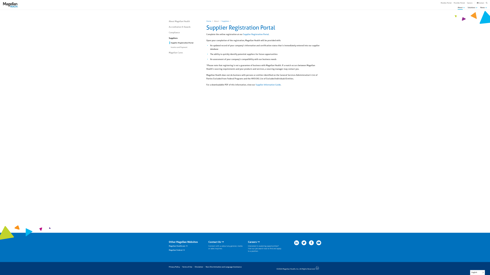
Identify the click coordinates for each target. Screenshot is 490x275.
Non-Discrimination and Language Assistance (224, 267)
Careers (470, 3)
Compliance (174, 32)
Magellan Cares (176, 52)
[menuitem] (461, 8)
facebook (311, 242)
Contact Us (214, 241)
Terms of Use (187, 267)
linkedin (296, 242)
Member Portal (446, 3)
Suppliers (173, 38)
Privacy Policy (174, 267)
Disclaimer (199, 267)
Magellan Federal (175, 250)
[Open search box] (486, 3)
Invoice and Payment (179, 47)
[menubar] (472, 8)
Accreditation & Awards (180, 26)
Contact (481, 3)
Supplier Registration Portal (182, 43)
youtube (318, 242)
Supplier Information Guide (268, 84)
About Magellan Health (179, 21)
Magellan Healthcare (177, 246)
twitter (304, 242)
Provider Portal (459, 3)
